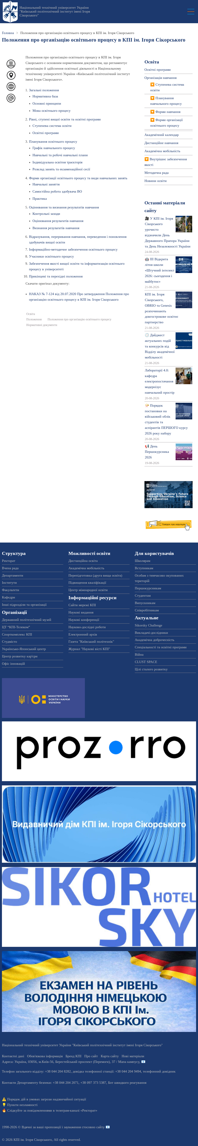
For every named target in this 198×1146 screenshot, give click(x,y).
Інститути (9, 583)
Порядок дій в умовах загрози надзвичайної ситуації (46, 1099)
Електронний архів (82, 634)
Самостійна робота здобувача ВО (57, 191)
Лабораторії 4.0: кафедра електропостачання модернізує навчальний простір (159, 381)
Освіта (30, 314)
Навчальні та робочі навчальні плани (60, 155)
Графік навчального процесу (53, 148)
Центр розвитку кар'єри (20, 656)
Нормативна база (45, 96)
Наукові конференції (83, 620)
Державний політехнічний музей (26, 620)
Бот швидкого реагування (127, 1083)
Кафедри (8, 597)
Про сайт (91, 1056)
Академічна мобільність (162, 151)
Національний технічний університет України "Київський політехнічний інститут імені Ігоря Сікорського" (55, 11)
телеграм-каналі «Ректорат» (76, 1110)
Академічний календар (161, 135)
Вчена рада (10, 568)
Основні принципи (46, 103)
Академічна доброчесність (154, 640)
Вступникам (144, 568)
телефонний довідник (159, 1071)
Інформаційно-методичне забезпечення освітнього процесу (73, 249)
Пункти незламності (22, 1105)
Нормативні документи (41, 325)
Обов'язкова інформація (45, 1056)
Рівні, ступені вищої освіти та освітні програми (65, 119)
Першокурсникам (148, 588)
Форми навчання (167, 112)
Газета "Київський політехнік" (91, 641)
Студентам (143, 595)
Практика (39, 199)
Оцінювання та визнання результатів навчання (64, 207)
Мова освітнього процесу (51, 111)
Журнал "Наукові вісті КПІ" (89, 649)
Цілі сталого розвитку (151, 669)
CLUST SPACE (146, 662)
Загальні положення (44, 90)
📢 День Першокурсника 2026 (157, 451)
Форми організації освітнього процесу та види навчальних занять (78, 178)
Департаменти (12, 575)
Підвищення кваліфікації (87, 583)
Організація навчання (160, 78)
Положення (34, 319)
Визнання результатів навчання (55, 228)
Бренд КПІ (73, 1056)
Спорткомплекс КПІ (17, 634)
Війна (139, 654)
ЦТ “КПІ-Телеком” (16, 627)
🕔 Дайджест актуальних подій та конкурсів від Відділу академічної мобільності (160, 346)
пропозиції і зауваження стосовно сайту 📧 (77, 1127)
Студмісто (9, 641)
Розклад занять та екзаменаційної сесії (61, 169)
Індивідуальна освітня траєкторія (57, 162)
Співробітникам (147, 610)
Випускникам (145, 603)
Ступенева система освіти (52, 126)
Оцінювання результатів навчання (57, 221)
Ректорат (8, 561)
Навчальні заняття (46, 184)
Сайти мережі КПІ (82, 605)
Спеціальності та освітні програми (161, 647)
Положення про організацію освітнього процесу (79, 319)
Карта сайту (110, 1056)
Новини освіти (155, 181)
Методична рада (156, 173)
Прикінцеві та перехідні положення (56, 276)
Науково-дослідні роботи (87, 627)
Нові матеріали (133, 1056)
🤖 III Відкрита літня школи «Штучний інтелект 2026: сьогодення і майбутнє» (159, 270)
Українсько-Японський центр (24, 649)
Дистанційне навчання (161, 143)
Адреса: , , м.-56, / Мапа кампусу (70, 1062)
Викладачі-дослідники (151, 633)
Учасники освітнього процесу (51, 256)
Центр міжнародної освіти (88, 590)
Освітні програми (45, 133)
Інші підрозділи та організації (24, 605)
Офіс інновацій (13, 664)
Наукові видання (80, 612)
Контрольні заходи (46, 214)
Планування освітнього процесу (53, 141)
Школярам (142, 561)
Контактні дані (13, 1056)
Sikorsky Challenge (148, 625)
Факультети (10, 590)
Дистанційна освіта (83, 561)
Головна (8, 33)
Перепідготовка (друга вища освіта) (95, 575)
